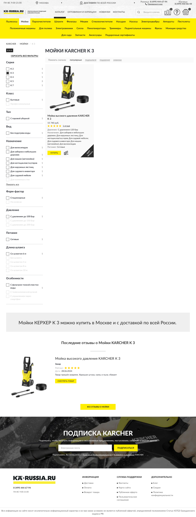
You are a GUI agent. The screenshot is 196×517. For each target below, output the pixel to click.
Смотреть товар (66, 381)
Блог (155, 483)
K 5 (12, 81)
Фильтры (72, 22)
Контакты (119, 12)
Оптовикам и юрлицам (82, 12)
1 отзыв (66, 126)
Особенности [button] (15, 278)
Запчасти (80, 35)
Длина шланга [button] (15, 247)
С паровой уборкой (19, 118)
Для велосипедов (19, 148)
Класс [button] (10, 93)
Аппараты (168, 22)
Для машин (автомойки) (22, 159)
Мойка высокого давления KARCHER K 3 (87, 358)
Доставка (88, 483)
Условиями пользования (124, 455)
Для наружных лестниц (22, 167)
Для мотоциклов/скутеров (23, 163)
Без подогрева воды (20, 133)
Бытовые (14, 100)
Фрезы (158, 28)
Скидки (156, 488)
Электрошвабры (150, 22)
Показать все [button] (12, 185)
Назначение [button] (14, 141)
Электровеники (64, 28)
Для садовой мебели (20, 175)
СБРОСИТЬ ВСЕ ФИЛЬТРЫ (24, 56)
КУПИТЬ (54, 153)
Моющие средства (176, 28)
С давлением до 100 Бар (22, 217)
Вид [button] (8, 126)
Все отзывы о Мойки (98, 407)
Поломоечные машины (22, 28)
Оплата (87, 488)
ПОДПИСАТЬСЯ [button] (125, 448)
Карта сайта (125, 488)
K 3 (12, 73)
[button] (153, 4)
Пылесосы (11, 22)
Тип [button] (8, 112)
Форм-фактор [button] (15, 191)
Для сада (66, 35)
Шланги (58, 22)
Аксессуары (95, 35)
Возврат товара (91, 492)
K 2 (12, 69)
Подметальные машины (138, 28)
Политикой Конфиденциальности (97, 455)
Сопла (80, 28)
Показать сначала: (57, 60)
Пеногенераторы (96, 28)
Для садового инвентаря (22, 171)
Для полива (45, 28)
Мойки (24, 22)
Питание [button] (11, 233)
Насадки (121, 22)
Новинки (104, 12)
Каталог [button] (60, 12)
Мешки (84, 22)
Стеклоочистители (102, 22)
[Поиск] (139, 12)
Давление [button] (12, 210)
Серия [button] (10, 62)
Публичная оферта (128, 492)
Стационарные (17, 198)
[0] (185, 12)
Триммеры (115, 28)
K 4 (12, 77)
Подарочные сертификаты (120, 35)
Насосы (133, 22)
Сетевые (14, 239)
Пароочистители (41, 22)
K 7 (12, 85)
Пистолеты (184, 22)
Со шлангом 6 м (18, 254)
